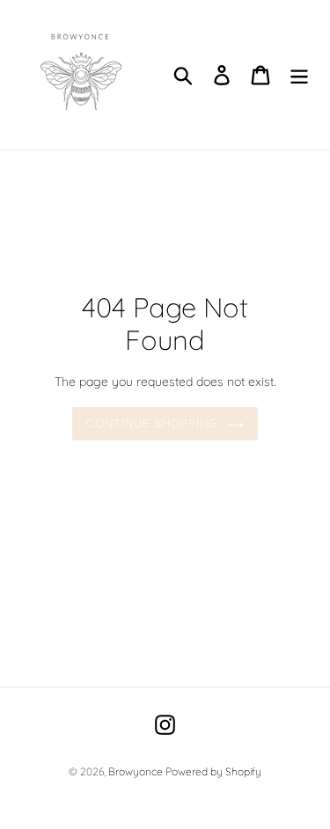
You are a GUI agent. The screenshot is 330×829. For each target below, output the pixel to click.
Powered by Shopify (213, 771)
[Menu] (299, 74)
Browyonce (136, 771)
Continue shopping (151, 423)
